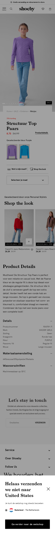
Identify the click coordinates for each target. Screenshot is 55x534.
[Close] (48, 489)
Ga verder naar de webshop (27, 524)
